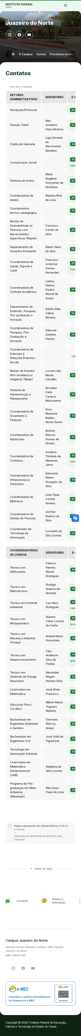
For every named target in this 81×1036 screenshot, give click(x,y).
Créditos (76, 4)
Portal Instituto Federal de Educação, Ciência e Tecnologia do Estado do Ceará (23, 5)
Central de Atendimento (76, 3)
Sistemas (73, 3)
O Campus (26, 54)
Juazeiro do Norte (30, 22)
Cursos (41, 54)
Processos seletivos (63, 54)
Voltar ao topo (43, 868)
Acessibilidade (74, 4)
